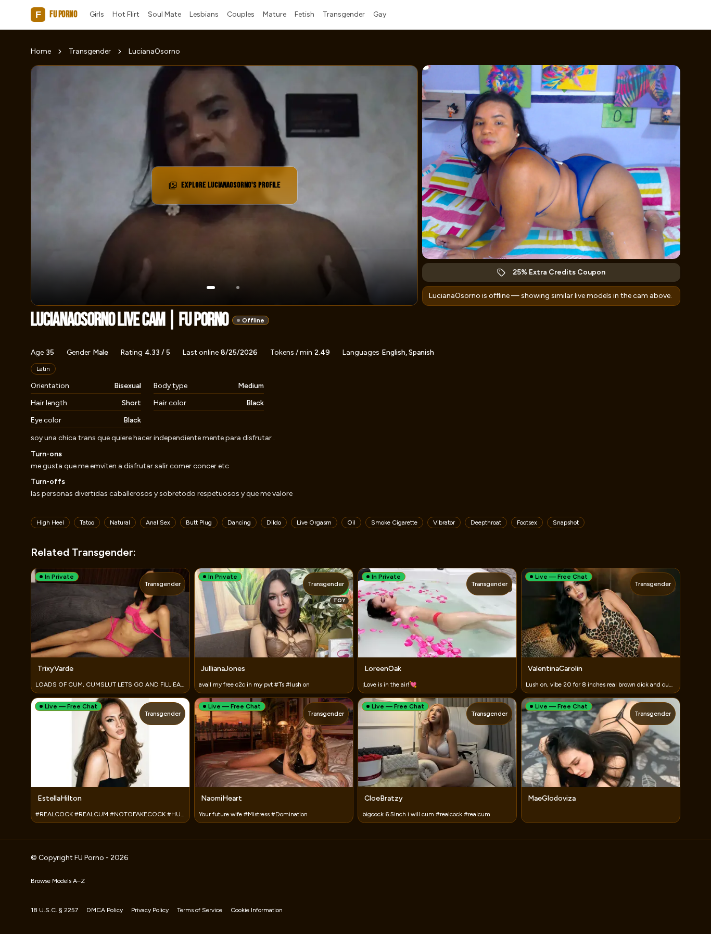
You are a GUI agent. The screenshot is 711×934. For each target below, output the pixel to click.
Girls (97, 14)
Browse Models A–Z (58, 881)
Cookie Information (257, 910)
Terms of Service (199, 910)
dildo (273, 522)
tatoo (87, 522)
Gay (379, 14)
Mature (274, 14)
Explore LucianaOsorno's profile (231, 188)
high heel (50, 522)
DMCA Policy (104, 910)
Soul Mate (164, 14)
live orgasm (314, 522)
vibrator (444, 522)
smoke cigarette (394, 522)
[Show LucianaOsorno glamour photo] (237, 287)
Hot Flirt (125, 14)
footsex (527, 522)
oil (351, 522)
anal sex (158, 522)
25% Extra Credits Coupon (564, 275)
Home (41, 51)
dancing (239, 522)
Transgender (344, 14)
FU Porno (56, 14)
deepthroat (486, 522)
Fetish (304, 14)
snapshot (566, 522)
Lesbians (204, 14)
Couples (241, 14)
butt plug (199, 522)
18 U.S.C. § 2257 (54, 910)
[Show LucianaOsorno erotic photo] (210, 287)
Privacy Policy (150, 910)
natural (120, 522)
